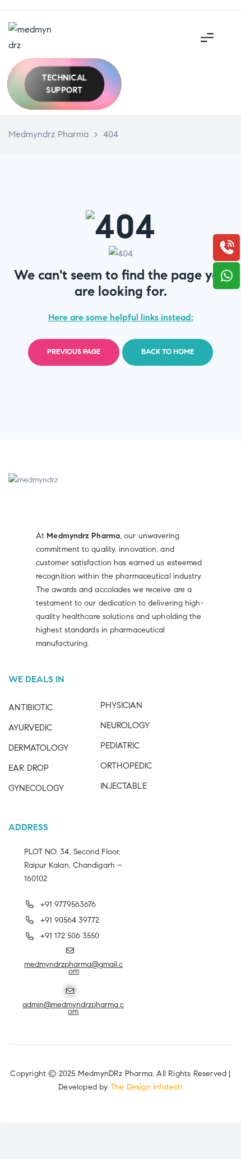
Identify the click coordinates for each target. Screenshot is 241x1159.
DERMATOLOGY (38, 748)
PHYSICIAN (121, 705)
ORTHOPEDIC (126, 766)
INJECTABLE (123, 786)
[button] (64, 84)
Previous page (73, 351)
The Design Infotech (146, 1087)
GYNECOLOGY (36, 788)
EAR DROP (28, 768)
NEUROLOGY (125, 725)
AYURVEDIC (30, 728)
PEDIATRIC (120, 746)
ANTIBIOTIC (30, 707)
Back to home (167, 351)
